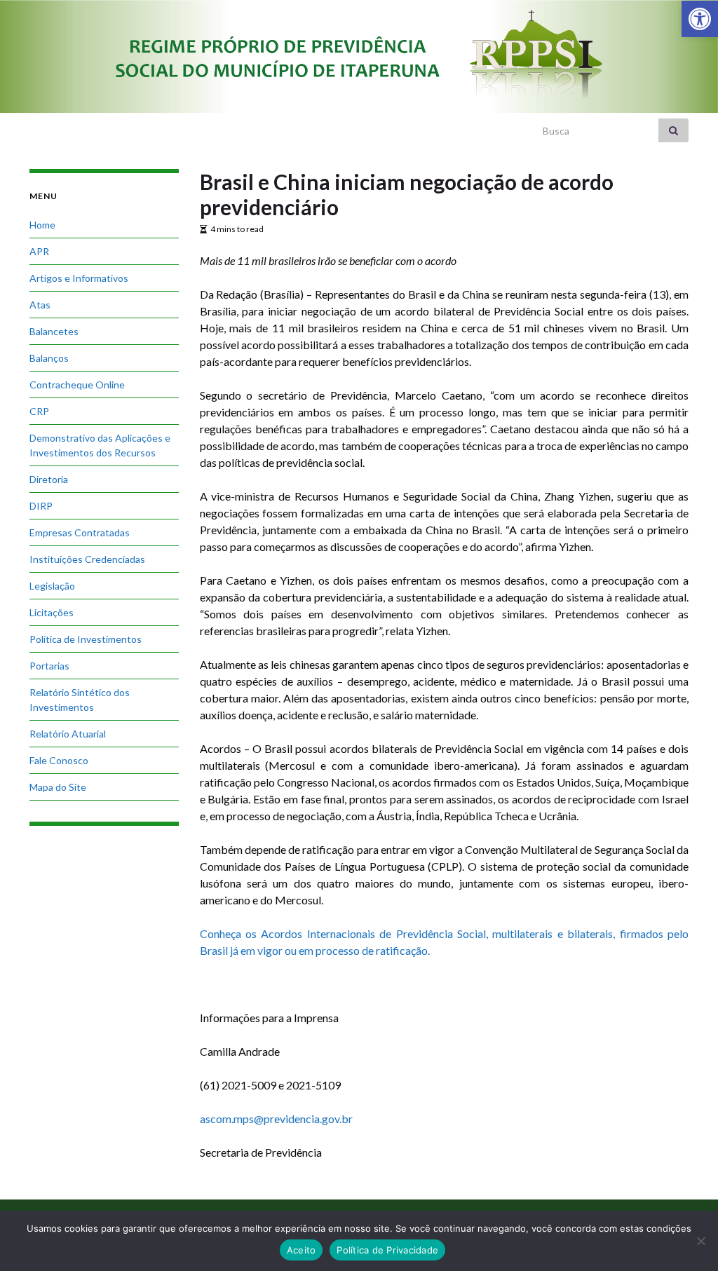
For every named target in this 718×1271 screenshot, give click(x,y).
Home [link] (42, 225)
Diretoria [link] (48, 479)
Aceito (301, 1250)
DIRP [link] (41, 506)
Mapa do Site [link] (57, 787)
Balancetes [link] (54, 331)
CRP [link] (39, 411)
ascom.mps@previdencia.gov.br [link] (276, 1118)
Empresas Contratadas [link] (79, 532)
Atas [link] (39, 305)
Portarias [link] (49, 666)
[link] (700, 19)
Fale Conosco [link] (58, 760)
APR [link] (39, 251)
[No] (700, 1241)
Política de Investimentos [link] (85, 639)
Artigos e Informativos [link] (78, 278)
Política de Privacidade (387, 1250)
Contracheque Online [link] (77, 384)
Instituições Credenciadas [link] (87, 559)
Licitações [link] (51, 612)
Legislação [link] (52, 586)
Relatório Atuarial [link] (67, 734)
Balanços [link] (49, 358)
